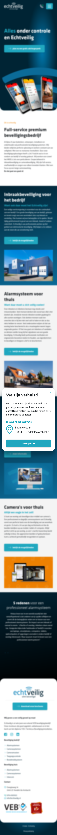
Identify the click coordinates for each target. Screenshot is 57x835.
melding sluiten (28, 443)
